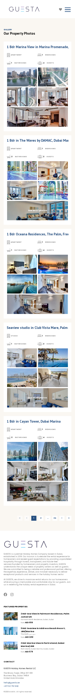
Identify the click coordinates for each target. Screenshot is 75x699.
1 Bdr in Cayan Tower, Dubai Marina (34, 421)
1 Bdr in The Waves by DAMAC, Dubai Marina (40, 140)
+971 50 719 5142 (11, 686)
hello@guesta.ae (12, 682)
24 (55, 518)
